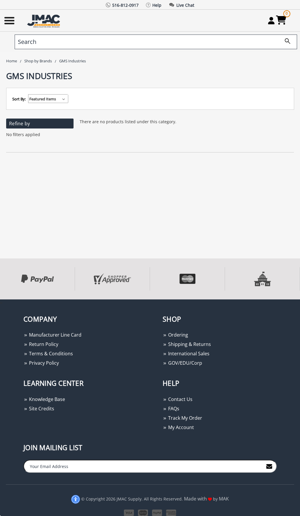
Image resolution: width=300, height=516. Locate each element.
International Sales (188, 353)
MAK (224, 499)
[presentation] (0, 302)
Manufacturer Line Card (54, 335)
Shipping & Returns (189, 344)
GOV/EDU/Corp (184, 363)
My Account (180, 427)
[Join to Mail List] (269, 466)
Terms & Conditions (50, 353)
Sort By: (19, 99)
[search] (285, 42)
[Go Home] (44, 20)
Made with (196, 499)
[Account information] (271, 20)
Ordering (177, 335)
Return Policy (43, 344)
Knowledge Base (46, 399)
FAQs (173, 408)
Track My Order (184, 418)
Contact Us (179, 399)
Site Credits (41, 408)
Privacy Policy (43, 363)
